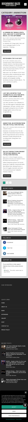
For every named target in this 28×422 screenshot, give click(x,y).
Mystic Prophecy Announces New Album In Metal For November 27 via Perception (15, 202)
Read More (7, 51)
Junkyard (11, 65)
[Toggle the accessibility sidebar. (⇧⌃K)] (25, 405)
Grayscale (5, 64)
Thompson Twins (6, 41)
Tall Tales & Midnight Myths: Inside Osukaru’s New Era (15, 192)
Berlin (18, 98)
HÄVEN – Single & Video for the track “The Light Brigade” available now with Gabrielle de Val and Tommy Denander (16, 212)
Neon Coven (9, 67)
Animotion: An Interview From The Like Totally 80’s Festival (14, 124)
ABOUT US (4, 306)
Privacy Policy (19, 419)
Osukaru (9, 196)
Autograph (5, 62)
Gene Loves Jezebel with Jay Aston (10, 39)
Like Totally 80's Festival (19, 158)
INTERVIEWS (4, 314)
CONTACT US (4, 326)
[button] (25, 392)
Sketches (17, 68)
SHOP (2, 322)
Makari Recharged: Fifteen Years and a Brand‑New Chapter (16, 228)
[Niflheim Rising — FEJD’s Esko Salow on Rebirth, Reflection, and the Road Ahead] (5, 221)
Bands (16, 38)
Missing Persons (8, 100)
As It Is (19, 60)
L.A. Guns (16, 65)
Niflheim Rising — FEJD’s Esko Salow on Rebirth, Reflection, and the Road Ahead (15, 221)
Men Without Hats (7, 160)
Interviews (20, 127)
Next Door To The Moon (17, 67)
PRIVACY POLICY (5, 330)
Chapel (13, 62)
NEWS (3, 310)
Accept (14, 407)
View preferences (14, 415)
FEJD (18, 224)
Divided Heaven (18, 62)
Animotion (12, 38)
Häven (19, 215)
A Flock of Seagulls (13, 157)
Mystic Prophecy (21, 204)
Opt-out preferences (10, 419)
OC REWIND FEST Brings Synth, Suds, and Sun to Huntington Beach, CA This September (14, 34)
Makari (9, 232)
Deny (14, 411)
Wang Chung (15, 100)
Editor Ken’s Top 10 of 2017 (12, 58)
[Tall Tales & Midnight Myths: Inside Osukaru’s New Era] (5, 193)
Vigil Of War (13, 70)
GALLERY (3, 318)
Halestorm (10, 64)
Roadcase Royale (11, 68)
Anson (16, 60)
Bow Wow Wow (21, 38)
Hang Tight (15, 64)
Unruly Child (8, 70)
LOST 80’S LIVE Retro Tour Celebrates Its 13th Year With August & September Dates (13, 94)
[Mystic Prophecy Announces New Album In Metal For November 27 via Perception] (5, 201)
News (19, 39)
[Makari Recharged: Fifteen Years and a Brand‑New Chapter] (5, 229)
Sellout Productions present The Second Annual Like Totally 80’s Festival (14, 153)
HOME (3, 303)
